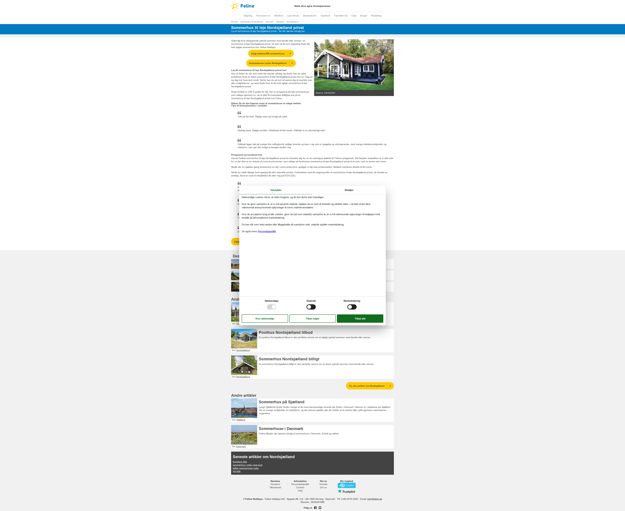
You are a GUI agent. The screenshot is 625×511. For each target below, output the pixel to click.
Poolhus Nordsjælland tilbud (286, 332)
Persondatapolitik (300, 484)
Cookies (300, 487)
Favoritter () (340, 15)
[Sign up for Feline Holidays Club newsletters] (320, 507)
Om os (323, 487)
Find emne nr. (263, 15)
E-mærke (347, 485)
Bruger (363, 15)
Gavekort (325, 15)
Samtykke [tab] (275, 190)
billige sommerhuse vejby (246, 468)
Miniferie (278, 15)
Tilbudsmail (275, 487)
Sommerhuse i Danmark (281, 428)
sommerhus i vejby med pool (247, 465)
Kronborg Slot (240, 461)
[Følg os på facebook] (315, 507)
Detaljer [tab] (349, 190)
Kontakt (323, 484)
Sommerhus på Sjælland (282, 402)
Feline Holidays (312, 6)
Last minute (293, 15)
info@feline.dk (374, 499)
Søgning (248, 15)
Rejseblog (376, 15)
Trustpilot (347, 491)
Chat (353, 15)
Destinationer (310, 15)
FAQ (300, 490)
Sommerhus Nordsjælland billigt (289, 359)
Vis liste (237, 471)
